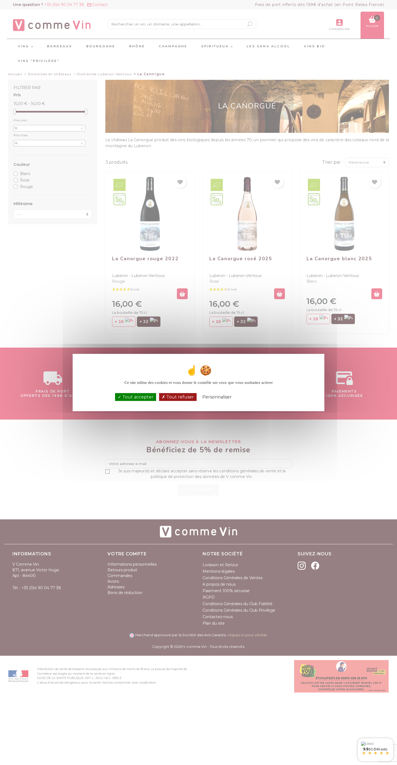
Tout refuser (179, 397)
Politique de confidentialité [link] (259, 397)
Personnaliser (217, 397)
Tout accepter (137, 397)
